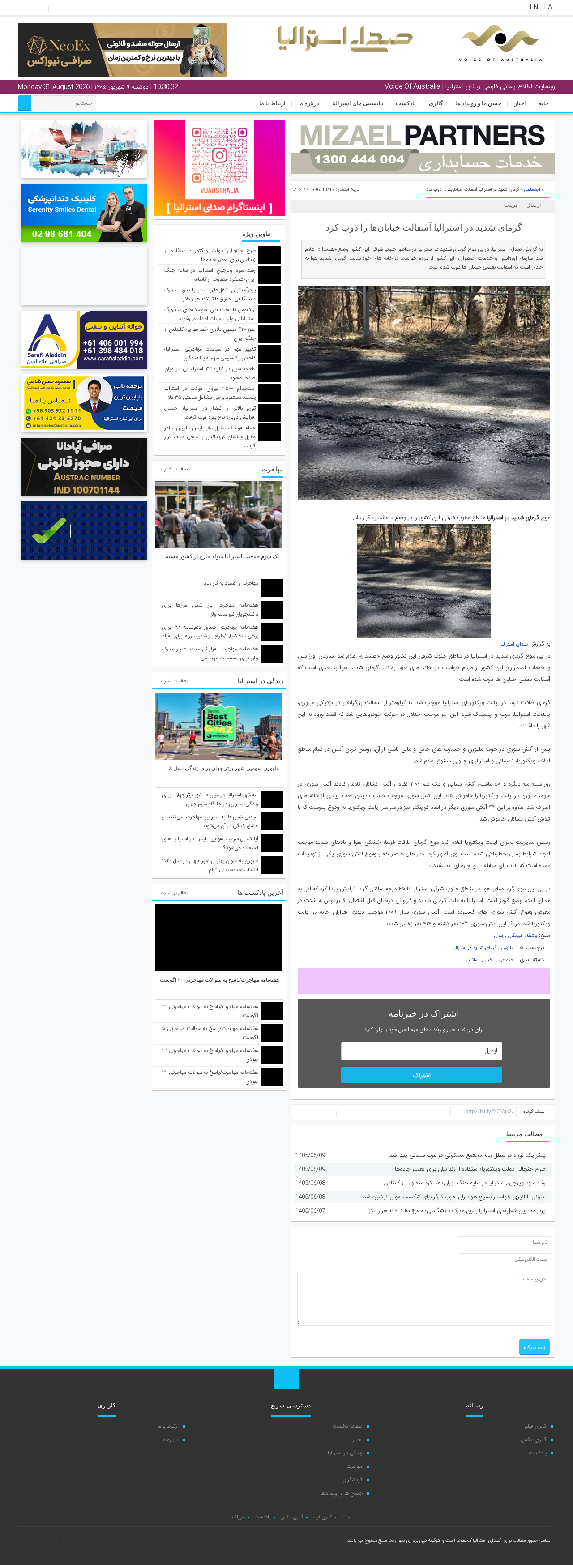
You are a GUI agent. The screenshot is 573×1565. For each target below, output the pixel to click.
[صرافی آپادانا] (84, 497)
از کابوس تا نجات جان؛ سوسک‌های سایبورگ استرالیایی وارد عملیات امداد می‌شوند (210, 314)
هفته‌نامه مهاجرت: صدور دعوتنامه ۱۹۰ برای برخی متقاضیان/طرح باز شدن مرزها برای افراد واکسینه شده (210, 636)
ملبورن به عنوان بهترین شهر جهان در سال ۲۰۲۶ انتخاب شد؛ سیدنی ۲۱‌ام (210, 865)
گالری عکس (534, 1439)
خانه (544, 103)
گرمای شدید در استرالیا (474, 948)
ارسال (533, 205)
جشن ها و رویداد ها (478, 103)
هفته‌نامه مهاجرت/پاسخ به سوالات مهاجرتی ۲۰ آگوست (219, 980)
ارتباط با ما (272, 103)
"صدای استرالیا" (486, 1541)
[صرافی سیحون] (84, 307)
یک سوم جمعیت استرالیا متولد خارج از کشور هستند (221, 556)
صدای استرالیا (514, 645)
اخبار (520, 103)
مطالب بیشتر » (174, 469)
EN (534, 7)
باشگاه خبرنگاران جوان (515, 936)
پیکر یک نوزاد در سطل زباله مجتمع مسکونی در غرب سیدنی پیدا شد (467, 1155)
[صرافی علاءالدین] (84, 370)
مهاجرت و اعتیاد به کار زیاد (231, 583)
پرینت (512, 205)
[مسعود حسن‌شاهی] (84, 434)
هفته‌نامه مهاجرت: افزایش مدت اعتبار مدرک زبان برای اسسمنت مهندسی (210, 654)
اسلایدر (473, 960)
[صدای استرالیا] (488, 68)
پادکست (406, 103)
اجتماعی (532, 190)
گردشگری (352, 1479)
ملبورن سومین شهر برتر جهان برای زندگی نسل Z (224, 768)
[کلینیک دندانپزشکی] (84, 243)
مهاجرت (354, 1466)
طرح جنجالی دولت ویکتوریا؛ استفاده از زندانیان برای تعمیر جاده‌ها (470, 1169)
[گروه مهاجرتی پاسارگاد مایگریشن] (84, 561)
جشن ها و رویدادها (342, 1493)
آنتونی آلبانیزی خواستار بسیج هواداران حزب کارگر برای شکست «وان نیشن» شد (454, 1197)
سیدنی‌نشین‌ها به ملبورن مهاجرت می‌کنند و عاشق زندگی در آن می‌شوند (210, 821)
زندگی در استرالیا (345, 1453)
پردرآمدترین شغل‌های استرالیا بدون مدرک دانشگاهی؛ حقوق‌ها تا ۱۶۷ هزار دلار (457, 1211)
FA (548, 7)
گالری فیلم (536, 1426)
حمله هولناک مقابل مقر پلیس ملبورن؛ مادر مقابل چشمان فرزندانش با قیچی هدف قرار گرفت (210, 436)
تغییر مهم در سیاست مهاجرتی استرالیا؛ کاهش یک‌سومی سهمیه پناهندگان (210, 354)
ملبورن (507, 948)
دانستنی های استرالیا (357, 103)
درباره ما (308, 103)
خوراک (238, 1518)
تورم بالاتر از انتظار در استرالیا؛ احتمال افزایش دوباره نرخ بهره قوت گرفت (210, 413)
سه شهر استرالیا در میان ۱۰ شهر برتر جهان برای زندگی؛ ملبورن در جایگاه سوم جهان (210, 799)
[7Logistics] (84, 179)
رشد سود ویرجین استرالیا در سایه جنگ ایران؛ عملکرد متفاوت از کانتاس (465, 1183)
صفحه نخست (348, 1426)
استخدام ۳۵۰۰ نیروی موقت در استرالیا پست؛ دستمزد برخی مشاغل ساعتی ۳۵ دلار (210, 393)
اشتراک (422, 1075)
